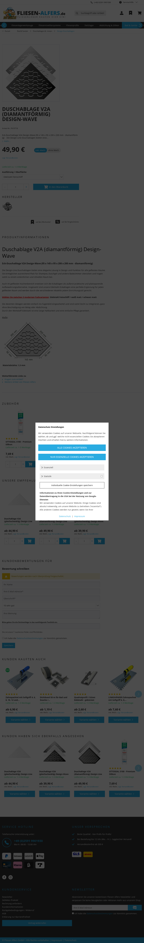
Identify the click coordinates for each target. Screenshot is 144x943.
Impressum (79, 516)
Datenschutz (65, 516)
